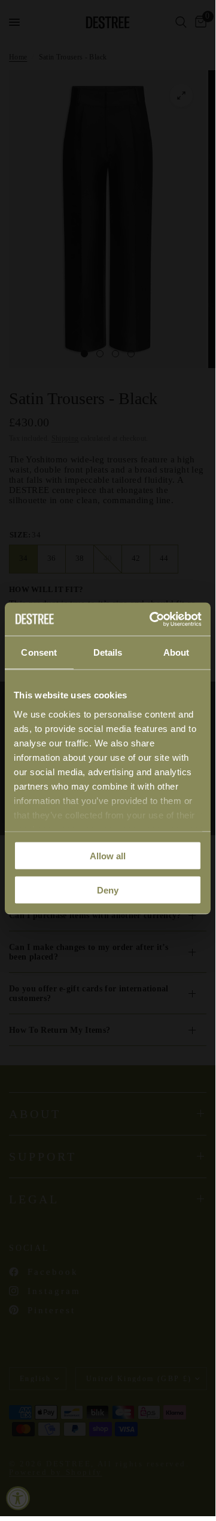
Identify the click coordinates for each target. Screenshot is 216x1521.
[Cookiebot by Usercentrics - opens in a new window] (152, 619)
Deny (107, 889)
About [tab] (176, 652)
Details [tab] (108, 652)
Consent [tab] (39, 652)
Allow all (108, 856)
